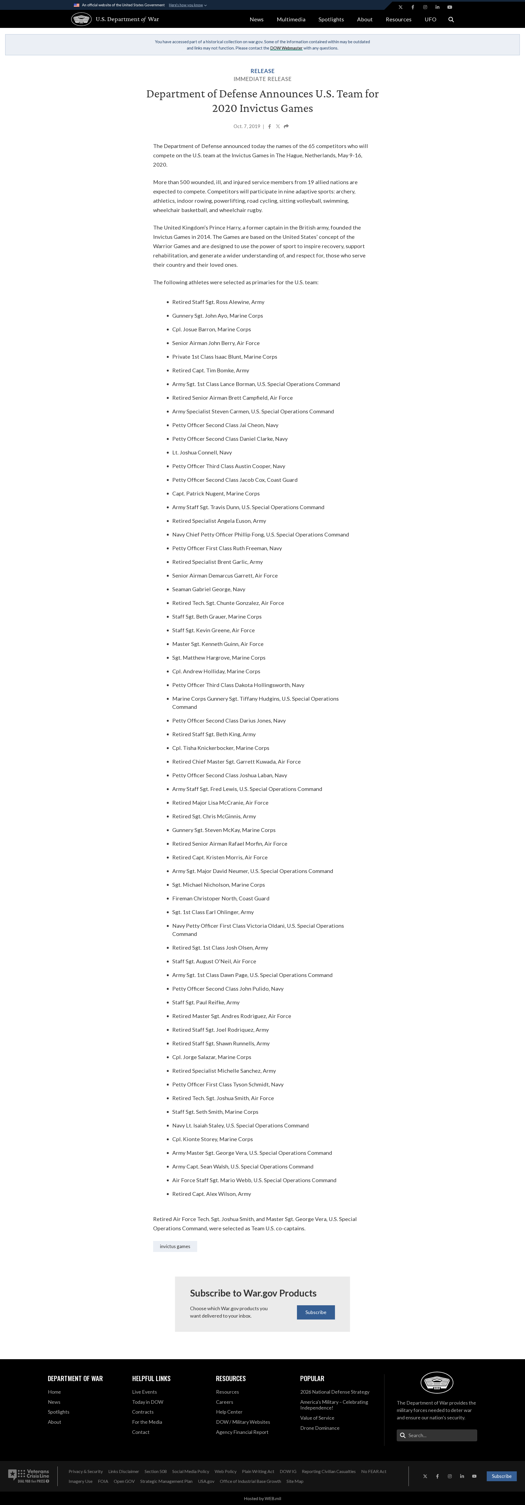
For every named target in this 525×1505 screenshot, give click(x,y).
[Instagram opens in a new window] (425, 7)
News (257, 19)
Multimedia (291, 19)
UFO (430, 19)
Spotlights (331, 19)
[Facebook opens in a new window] (413, 7)
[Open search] (451, 19)
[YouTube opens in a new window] (450, 7)
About (365, 19)
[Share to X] (278, 127)
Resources (399, 19)
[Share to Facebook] (270, 127)
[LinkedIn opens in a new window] (437, 7)
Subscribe (315, 1312)
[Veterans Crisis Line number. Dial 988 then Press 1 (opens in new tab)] (28, 1476)
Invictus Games (175, 1246)
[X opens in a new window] (400, 7)
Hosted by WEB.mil (262, 1498)
